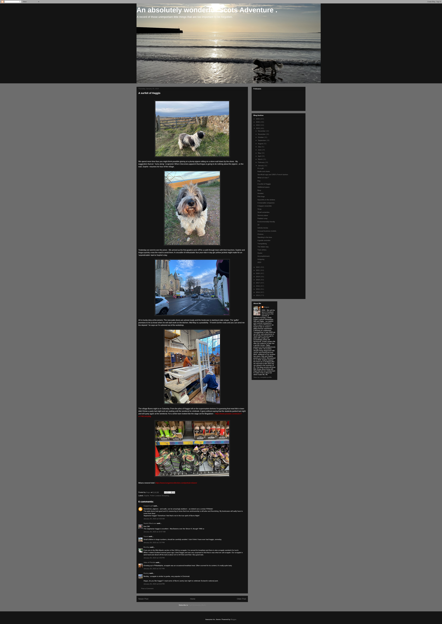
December (262, 131)
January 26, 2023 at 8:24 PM (154, 584)
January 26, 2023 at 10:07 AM (155, 532)
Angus (266, 307)
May (260, 153)
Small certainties (263, 212)
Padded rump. (262, 218)
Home (192, 599)
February (261, 162)
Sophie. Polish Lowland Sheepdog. (156, 496)
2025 (258, 122)
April (260, 156)
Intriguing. (261, 259)
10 (258, 225)
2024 (258, 125)
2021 (258, 270)
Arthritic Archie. (262, 228)
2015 (258, 289)
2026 (258, 119)
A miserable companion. (266, 203)
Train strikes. (262, 250)
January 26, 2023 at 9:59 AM (154, 519)
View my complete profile (262, 377)
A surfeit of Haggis (264, 184)
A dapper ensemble (264, 206)
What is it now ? (263, 178)
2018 (258, 280)
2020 (258, 273)
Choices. (260, 234)
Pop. (259, 181)
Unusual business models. (267, 231)
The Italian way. (263, 247)
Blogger (233, 619)
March (260, 159)
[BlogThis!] (167, 492)
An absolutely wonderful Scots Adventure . (207, 10)
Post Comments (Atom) (197, 605)
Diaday (146, 573)
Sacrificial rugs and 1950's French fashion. (272, 174)
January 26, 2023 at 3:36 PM (154, 558)
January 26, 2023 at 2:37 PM (154, 542)
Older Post (241, 599)
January (261, 165)
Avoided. (260, 193)
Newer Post (143, 599)
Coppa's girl (148, 506)
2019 (258, 277)
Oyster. (260, 253)
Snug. (259, 209)
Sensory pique (262, 215)
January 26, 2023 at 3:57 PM (154, 569)
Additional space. (263, 187)
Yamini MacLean (150, 523)
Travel (146, 536)
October (261, 137)
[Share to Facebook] (172, 492)
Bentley (147, 547)
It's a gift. (260, 168)
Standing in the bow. (264, 237)
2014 (258, 292)
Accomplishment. (263, 256)
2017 (258, 283)
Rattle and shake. (263, 171)
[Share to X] (169, 492)
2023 (258, 128)
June (260, 150)
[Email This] (165, 492)
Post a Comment (147, 588)
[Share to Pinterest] (174, 492)
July (259, 147)
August (260, 144)
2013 (258, 295)
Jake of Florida (149, 562)
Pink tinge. (261, 196)
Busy (259, 190)
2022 (258, 267)
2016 (258, 286)
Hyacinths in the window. (266, 200)
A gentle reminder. (264, 240)
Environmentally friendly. (266, 222)
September (262, 140)
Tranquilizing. (262, 244)
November (262, 134)
